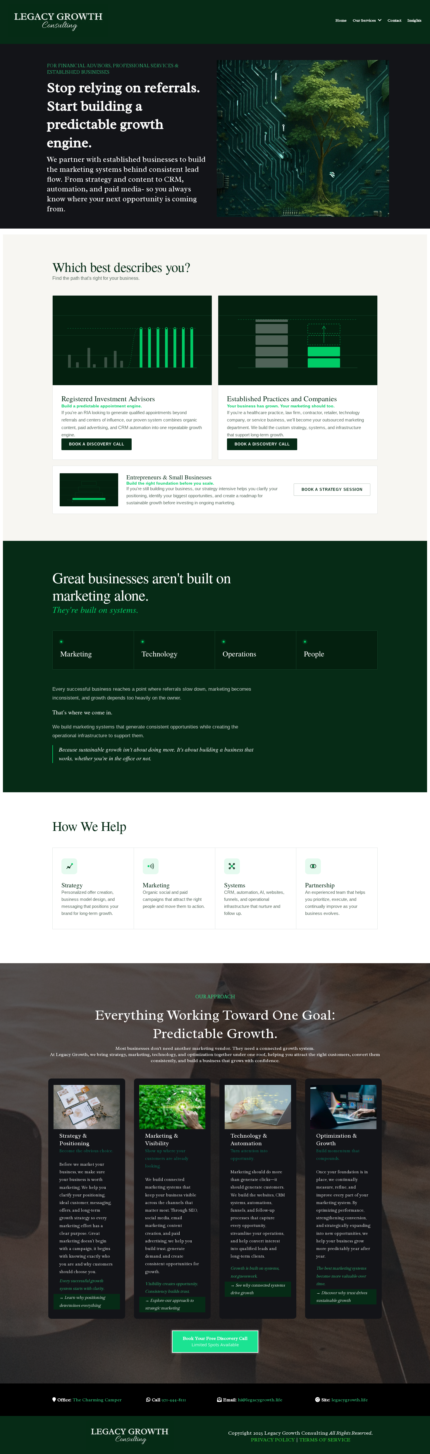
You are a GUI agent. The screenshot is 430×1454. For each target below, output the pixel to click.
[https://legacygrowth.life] (58, 20)
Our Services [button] (365, 20)
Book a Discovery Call (96, 444)
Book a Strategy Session (332, 490)
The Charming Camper (97, 1400)
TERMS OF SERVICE (324, 1439)
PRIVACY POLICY (273, 1439)
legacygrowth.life (349, 1400)
